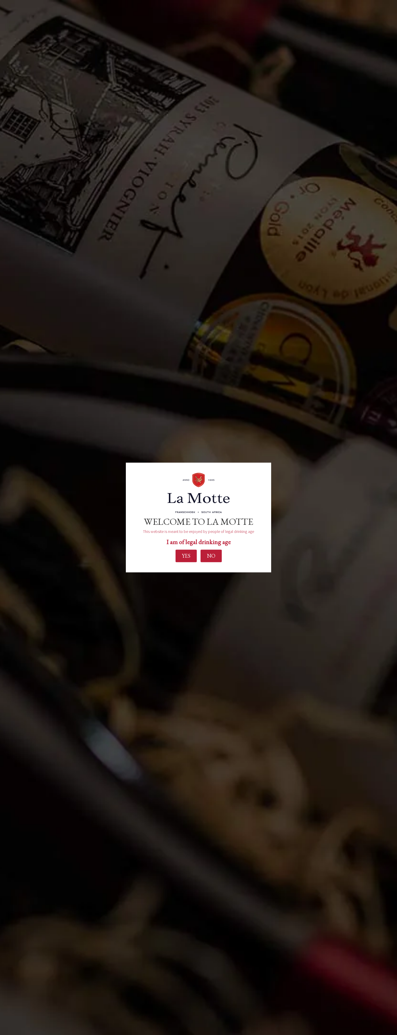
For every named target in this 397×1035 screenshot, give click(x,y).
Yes (186, 555)
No (211, 555)
